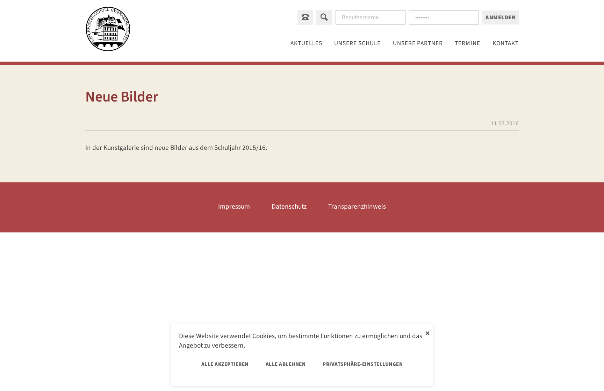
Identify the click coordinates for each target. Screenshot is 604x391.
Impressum (234, 206)
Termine (467, 43)
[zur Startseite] (108, 30)
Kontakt (505, 43)
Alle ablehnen (286, 364)
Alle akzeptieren (225, 364)
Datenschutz (289, 206)
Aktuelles (306, 43)
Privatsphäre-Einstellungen (363, 364)
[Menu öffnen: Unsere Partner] (418, 43)
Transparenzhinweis (357, 206)
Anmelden (501, 17)
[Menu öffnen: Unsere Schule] (357, 43)
